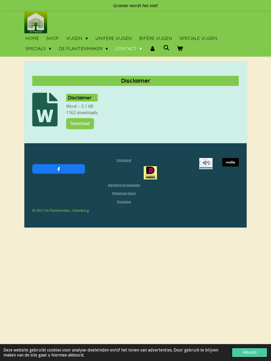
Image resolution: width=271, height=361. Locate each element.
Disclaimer (124, 201)
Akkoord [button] (249, 352)
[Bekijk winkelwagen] (180, 49)
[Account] (152, 49)
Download (80, 123)
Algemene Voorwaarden (124, 185)
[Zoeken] (166, 48)
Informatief (124, 160)
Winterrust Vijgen (124, 193)
